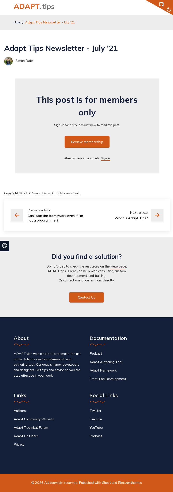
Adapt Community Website (34, 419)
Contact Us (86, 297)
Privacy (19, 444)
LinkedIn (96, 419)
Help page (118, 266)
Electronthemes (130, 482)
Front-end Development (108, 379)
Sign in (105, 158)
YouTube (96, 427)
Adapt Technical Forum (31, 427)
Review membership (87, 142)
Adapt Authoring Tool (106, 362)
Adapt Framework (103, 370)
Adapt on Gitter (26, 436)
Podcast (96, 353)
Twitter (95, 410)
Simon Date (24, 60)
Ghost (106, 482)
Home (18, 22)
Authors (20, 410)
